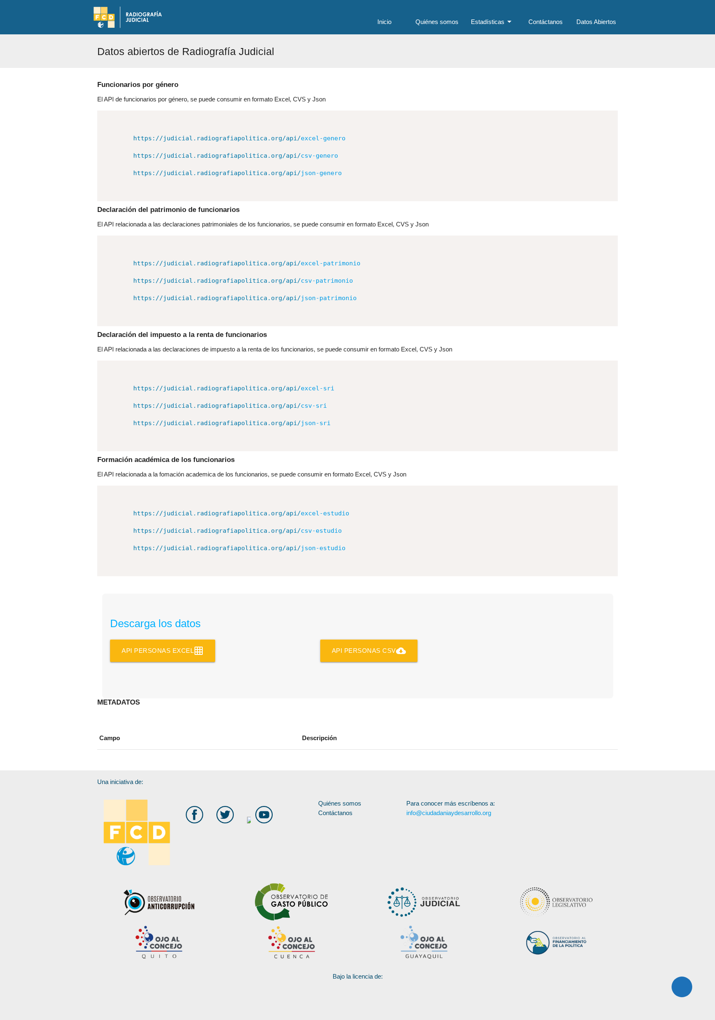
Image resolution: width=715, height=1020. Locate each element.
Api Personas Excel (163, 651)
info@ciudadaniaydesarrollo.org (448, 812)
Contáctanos (545, 21)
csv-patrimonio (243, 280)
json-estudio (239, 548)
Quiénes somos (436, 21)
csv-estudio (237, 530)
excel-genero (239, 138)
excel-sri (233, 388)
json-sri (232, 423)
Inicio (384, 21)
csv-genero (235, 155)
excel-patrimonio (246, 263)
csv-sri (230, 405)
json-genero (237, 173)
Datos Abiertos (596, 21)
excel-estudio (241, 513)
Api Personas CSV (369, 651)
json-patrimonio (245, 298)
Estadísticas (492, 21)
